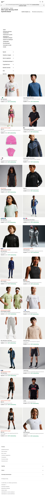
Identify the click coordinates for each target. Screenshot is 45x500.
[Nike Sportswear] (11, 85)
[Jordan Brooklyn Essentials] (34, 116)
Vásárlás (24, 5)
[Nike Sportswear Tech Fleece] (34, 146)
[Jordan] (34, 388)
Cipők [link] (4, 29)
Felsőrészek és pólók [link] (7, 34)
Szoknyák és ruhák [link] (7, 45)
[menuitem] (4, 484)
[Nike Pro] (11, 116)
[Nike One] (11, 419)
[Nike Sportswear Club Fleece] (11, 328)
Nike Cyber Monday (5, 8)
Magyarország (5, 478)
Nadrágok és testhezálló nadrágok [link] (7, 37)
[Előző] (1, 5)
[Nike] (11, 146)
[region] (22, 59)
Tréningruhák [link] (6, 41)
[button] (8, 52)
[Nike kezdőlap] (3, 1)
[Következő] (44, 5)
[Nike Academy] (11, 268)
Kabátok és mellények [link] (8, 39)
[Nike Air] (34, 176)
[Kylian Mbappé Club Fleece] (34, 85)
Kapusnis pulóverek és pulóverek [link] (7, 32)
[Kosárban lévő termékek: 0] (42, 2)
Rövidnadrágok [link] (6, 43)
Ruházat (11, 8)
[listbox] (38, 11)
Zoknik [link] (4, 46)
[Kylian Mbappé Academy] (11, 298)
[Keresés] (40, 2)
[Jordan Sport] (34, 358)
